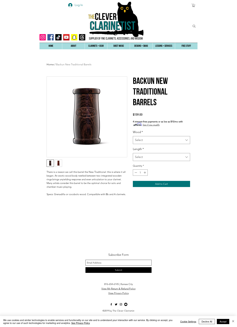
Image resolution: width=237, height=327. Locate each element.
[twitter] (116, 304)
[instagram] (121, 304)
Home (50, 64)
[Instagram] (43, 37)
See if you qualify (151, 124)
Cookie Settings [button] (188, 321)
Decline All (207, 321)
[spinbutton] (140, 173)
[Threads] (82, 37)
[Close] (233, 321)
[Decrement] (135, 173)
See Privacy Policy (80, 323)
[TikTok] (58, 37)
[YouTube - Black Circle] (125, 304)
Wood (138, 132)
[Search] (194, 26)
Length (138, 149)
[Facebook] (50, 37)
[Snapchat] (74, 37)
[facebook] (111, 304)
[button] (73, 46)
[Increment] (145, 173)
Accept (223, 321)
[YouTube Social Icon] (66, 37)
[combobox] (161, 140)
